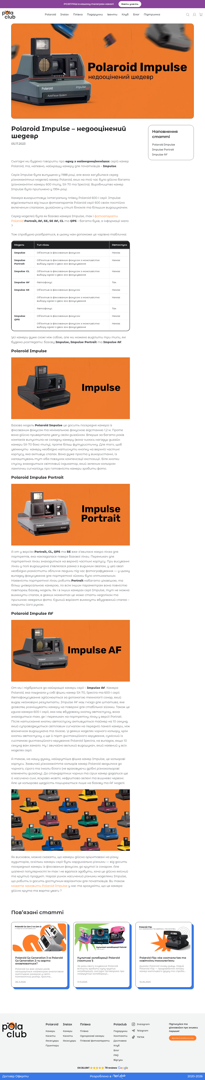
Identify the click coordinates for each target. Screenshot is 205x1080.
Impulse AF (160, 154)
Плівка (78, 14)
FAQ (116, 1055)
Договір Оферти (15, 1076)
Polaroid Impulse (163, 144)
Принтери (52, 1045)
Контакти (120, 1035)
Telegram (142, 1030)
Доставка (120, 1040)
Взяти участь (129, 4)
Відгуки (118, 1060)
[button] (102, 1067)
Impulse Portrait (163, 149)
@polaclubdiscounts (183, 1038)
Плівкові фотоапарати (95, 1040)
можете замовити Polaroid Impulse (39, 886)
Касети (50, 1035)
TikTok (140, 1037)
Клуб (125, 14)
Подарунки (95, 14)
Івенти (112, 14)
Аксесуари (52, 1040)
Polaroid (50, 14)
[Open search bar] (187, 14)
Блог (136, 14)
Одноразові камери (92, 1035)
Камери (50, 1031)
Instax (64, 14)
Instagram (143, 1024)
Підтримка (152, 14)
